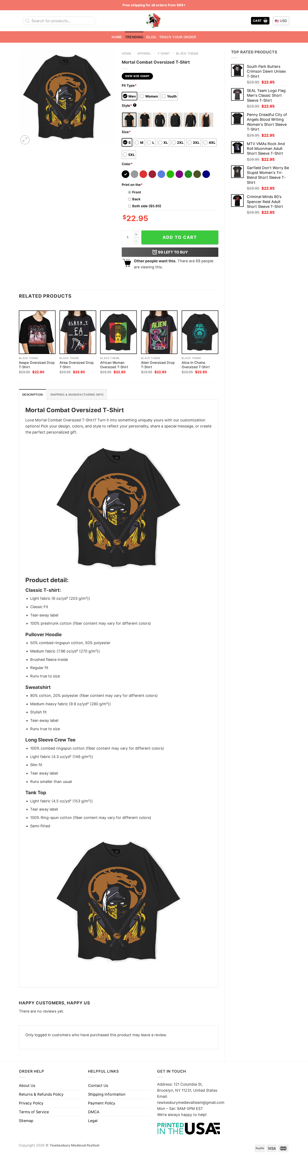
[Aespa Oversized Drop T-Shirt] (37, 332)
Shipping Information (107, 1094)
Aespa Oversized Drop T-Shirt (37, 364)
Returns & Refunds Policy (41, 1094)
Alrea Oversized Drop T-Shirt (77, 364)
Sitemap (26, 1120)
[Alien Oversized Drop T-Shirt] (159, 332)
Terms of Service (34, 1112)
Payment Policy (101, 1103)
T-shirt (163, 53)
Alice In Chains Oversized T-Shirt (196, 364)
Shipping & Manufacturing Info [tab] (77, 394)
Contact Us (98, 1085)
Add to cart (180, 237)
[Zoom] (25, 139)
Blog (151, 37)
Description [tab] (32, 394)
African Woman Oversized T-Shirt (114, 364)
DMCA (93, 1112)
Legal (92, 1120)
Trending (134, 37)
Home (117, 37)
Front (136, 192)
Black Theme (187, 53)
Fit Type (129, 85)
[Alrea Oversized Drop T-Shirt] (78, 332)
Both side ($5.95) (146, 206)
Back (136, 199)
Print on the (132, 185)
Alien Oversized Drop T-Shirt (158, 364)
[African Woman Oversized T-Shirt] (118, 332)
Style (129, 105)
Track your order (177, 37)
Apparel (144, 53)
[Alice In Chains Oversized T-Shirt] (200, 332)
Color (127, 164)
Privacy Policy (31, 1103)
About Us (27, 1085)
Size (126, 132)
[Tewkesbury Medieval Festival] (154, 20)
